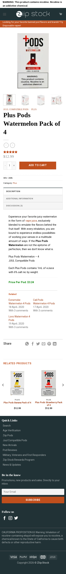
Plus (34, 109)
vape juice (31, 220)
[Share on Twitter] (38, 344)
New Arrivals (10, 445)
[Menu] (5, 14)
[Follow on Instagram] (10, 518)
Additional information (19, 198)
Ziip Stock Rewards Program (18, 459)
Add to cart (38, 165)
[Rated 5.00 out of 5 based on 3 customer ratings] (33, 151)
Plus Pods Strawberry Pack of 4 (48, 404)
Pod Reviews (10, 450)
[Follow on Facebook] (5, 518)
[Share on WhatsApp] (27, 344)
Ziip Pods (8, 435)
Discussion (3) (14, 205)
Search (7, 425)
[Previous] (9, 61)
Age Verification (12, 430)
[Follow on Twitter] (16, 518)
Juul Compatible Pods (16, 109)
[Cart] (60, 14)
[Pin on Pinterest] (49, 344)
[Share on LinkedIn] (54, 344)
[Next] (57, 61)
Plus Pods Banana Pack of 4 (17, 402)
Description (13, 191)
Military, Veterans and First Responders (24, 455)
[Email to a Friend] (43, 344)
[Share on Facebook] (32, 344)
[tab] (33, 191)
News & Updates (12, 464)
